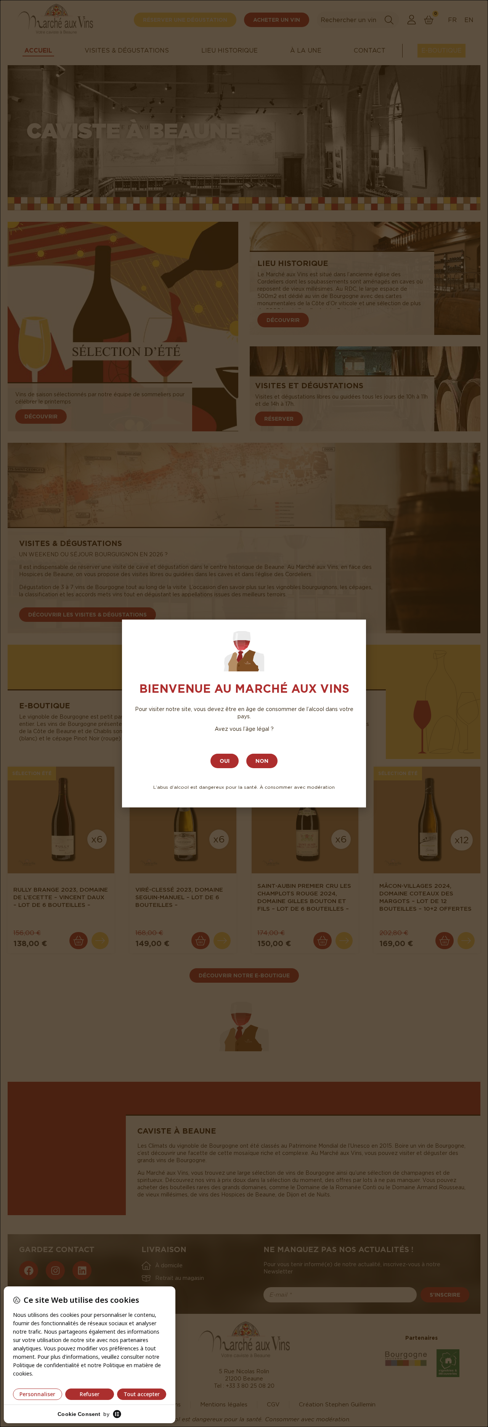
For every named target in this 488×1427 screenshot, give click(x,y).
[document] (244, 713)
